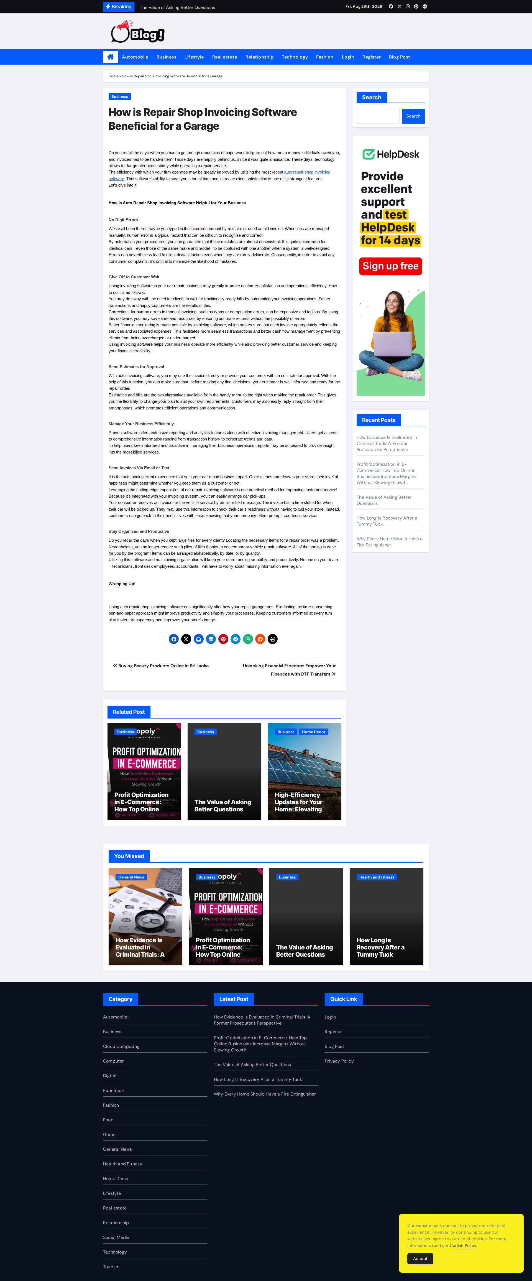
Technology (295, 57)
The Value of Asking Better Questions (223, 805)
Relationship (259, 57)
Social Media (116, 1237)
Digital (109, 1076)
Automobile (135, 57)
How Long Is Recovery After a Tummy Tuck (381, 947)
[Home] (110, 57)
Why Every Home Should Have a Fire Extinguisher (390, 542)
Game (109, 1134)
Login (348, 57)
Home (114, 76)
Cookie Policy (463, 1245)
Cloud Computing (121, 1046)
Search (372, 97)
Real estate (224, 57)
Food (108, 1120)
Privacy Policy (339, 1061)
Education (113, 1090)
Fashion (325, 57)
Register (371, 57)
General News (131, 877)
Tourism (111, 1267)
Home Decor (314, 731)
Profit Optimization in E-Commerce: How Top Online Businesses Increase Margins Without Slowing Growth (144, 813)
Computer (113, 1061)
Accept (420, 1258)
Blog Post (399, 57)
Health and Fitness (376, 877)
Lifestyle (194, 57)
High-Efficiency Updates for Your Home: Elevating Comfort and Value (301, 805)
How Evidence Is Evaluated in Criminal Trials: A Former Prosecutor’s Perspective (387, 443)
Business (166, 57)
